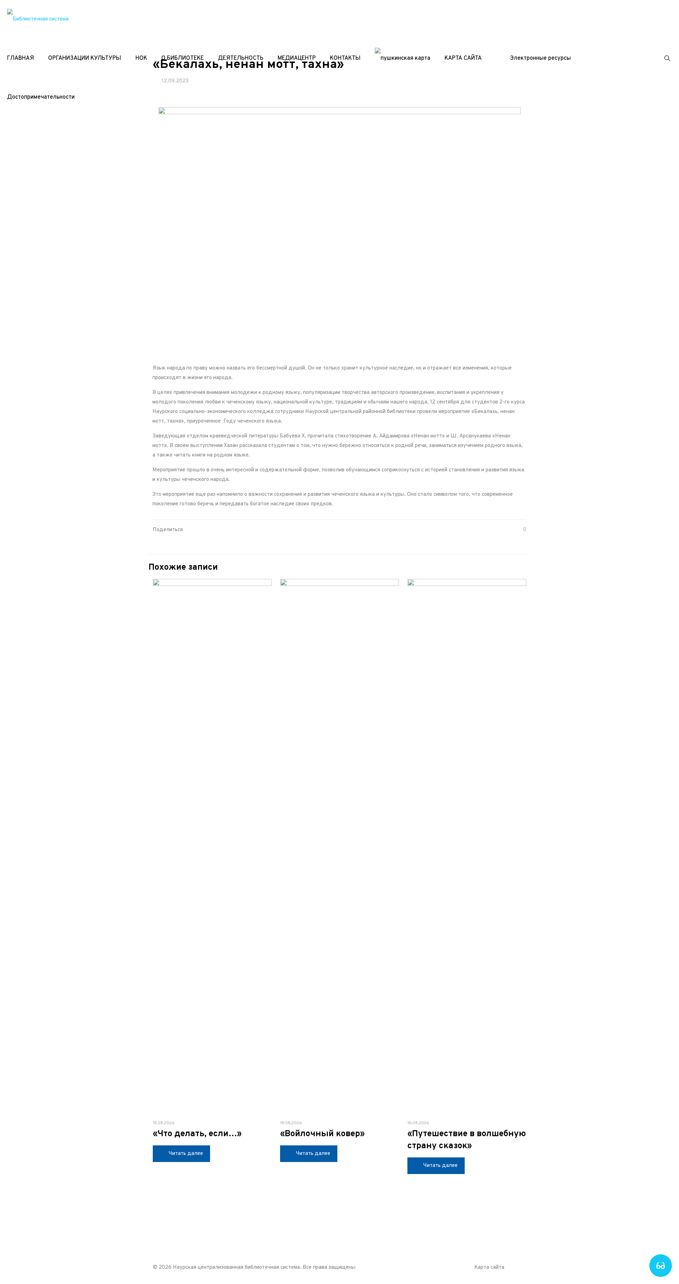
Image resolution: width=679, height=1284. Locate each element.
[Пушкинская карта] (402, 58)
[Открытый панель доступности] (660, 1265)
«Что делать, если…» (197, 1134)
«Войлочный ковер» (322, 1134)
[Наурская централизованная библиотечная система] (38, 19)
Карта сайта (489, 1267)
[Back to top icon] (518, 1267)
